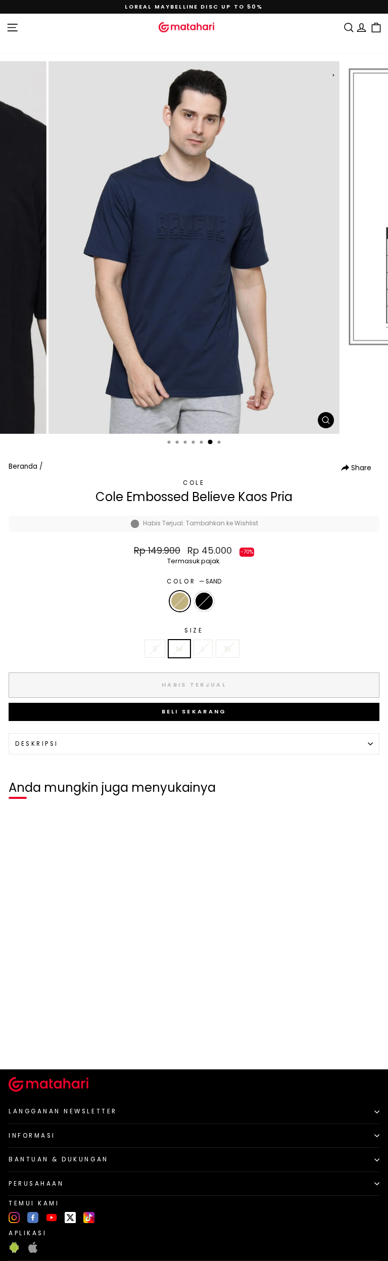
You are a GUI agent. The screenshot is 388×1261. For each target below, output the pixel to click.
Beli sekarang (194, 711)
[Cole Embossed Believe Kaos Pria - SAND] (19, 1045)
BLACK (204, 601)
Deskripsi (37, 744)
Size (193, 630)
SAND (180, 601)
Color (194, 581)
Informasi (32, 1136)
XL (227, 649)
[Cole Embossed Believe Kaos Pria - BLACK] (31, 1045)
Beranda (23, 466)
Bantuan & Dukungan (59, 1159)
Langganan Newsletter (63, 1111)
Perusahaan (36, 1184)
